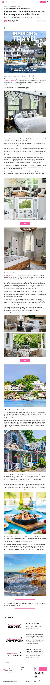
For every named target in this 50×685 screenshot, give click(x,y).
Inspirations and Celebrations (10, 6)
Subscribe (43, 1)
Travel (40, 603)
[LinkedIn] (39, 673)
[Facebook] (42, 673)
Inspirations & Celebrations (10, 80)
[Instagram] (35, 676)
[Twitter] (35, 673)
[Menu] (47, 2)
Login (37, 1)
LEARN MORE (25, 223)
